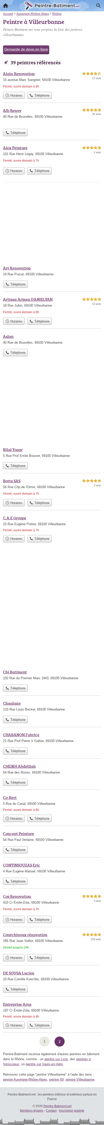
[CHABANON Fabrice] (52, 738)
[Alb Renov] (52, 117)
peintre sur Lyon (56, 1059)
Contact (51, 1110)
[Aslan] (52, 340)
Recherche (98, 5)
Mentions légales (31, 1110)
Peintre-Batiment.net (57, 1106)
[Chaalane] (52, 707)
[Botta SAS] (52, 487)
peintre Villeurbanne (80, 1079)
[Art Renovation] (52, 271)
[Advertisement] (52, 610)
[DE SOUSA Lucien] (52, 976)
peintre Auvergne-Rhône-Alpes (25, 1079)
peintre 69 (56, 1079)
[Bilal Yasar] (52, 453)
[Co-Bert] (52, 803)
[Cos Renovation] (52, 903)
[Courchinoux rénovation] (52, 941)
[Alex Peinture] (52, 154)
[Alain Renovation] (52, 80)
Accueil (5, 5)
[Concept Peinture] (52, 837)
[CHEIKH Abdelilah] (52, 770)
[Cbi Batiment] (52, 675)
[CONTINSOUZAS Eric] (52, 869)
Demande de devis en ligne (26, 49)
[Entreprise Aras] (52, 1010)
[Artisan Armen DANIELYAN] (52, 305)
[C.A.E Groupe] (52, 523)
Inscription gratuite (71, 1110)
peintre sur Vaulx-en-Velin (44, 1064)
